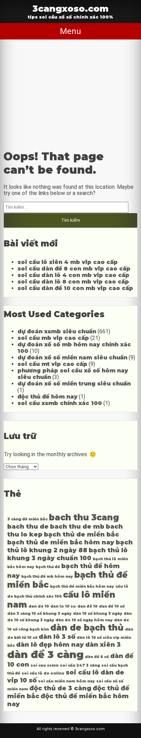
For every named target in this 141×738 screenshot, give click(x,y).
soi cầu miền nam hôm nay (66, 681)
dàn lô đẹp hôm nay (50, 644)
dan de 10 (38, 606)
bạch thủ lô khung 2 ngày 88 (70, 546)
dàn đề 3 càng (45, 654)
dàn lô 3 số (57, 637)
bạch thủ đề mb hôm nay (47, 576)
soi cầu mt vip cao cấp (52, 364)
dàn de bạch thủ (87, 628)
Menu (70, 31)
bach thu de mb (77, 526)
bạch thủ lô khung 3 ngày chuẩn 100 (67, 554)
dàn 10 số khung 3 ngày (97, 613)
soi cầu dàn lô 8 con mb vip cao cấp (73, 281)
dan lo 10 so (63, 606)
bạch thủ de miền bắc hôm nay (60, 542)
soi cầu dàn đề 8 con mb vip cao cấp (73, 268)
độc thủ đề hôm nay (47, 396)
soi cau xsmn (44, 665)
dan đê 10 (87, 606)
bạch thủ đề (48, 567)
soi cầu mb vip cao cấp (53, 338)
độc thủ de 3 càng (60, 688)
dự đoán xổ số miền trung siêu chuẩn (74, 383)
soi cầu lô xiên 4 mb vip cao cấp (67, 262)
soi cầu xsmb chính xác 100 (59, 403)
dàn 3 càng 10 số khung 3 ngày (39, 613)
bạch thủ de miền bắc (81, 534)
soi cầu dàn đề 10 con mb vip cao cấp (75, 288)
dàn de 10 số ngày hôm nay (84, 620)
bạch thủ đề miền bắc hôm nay (82, 586)
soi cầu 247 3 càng (80, 665)
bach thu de (28, 526)
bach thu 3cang (84, 517)
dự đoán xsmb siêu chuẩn (56, 331)
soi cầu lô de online (43, 673)
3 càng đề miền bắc (27, 519)
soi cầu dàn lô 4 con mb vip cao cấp (73, 275)
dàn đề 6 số (97, 657)
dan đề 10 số (112, 606)
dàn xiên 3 (103, 644)
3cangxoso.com (70, 8)
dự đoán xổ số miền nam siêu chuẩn (72, 357)
